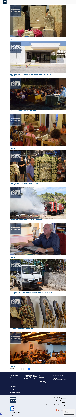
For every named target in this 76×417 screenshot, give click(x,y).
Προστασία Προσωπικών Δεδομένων (43, 382)
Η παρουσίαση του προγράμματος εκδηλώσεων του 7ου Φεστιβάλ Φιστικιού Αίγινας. (24, 147)
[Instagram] (71, 2)
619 (26, 368)
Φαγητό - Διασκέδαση (12, 385)
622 (32, 368)
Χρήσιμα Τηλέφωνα (41, 377)
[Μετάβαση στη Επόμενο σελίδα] (38, 369)
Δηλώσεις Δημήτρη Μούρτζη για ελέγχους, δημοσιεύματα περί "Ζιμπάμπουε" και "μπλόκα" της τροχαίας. (28, 256)
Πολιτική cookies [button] (66, 412)
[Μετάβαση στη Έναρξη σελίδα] (15, 369)
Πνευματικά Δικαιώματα (42, 381)
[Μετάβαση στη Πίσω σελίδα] (16, 369)
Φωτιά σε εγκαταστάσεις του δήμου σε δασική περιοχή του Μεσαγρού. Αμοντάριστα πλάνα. (26, 219)
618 (24, 368)
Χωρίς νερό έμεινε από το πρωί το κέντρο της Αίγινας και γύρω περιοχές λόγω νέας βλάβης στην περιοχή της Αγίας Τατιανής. (32, 292)
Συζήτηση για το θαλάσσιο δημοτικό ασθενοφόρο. (18, 365)
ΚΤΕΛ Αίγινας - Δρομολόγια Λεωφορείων (15, 392)
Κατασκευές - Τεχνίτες (13, 386)
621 (30, 368)
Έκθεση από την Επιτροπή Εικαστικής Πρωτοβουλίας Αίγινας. (20, 37)
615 (18, 368)
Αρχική (10, 377)
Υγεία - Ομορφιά (12, 382)
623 (34, 368)
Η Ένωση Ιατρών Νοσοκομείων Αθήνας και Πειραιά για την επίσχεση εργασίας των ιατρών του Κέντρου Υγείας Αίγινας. (30, 74)
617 (22, 368)
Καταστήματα (11, 381)
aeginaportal (13, 39)
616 (20, 368)
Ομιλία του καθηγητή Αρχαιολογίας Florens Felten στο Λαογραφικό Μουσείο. (23, 110)
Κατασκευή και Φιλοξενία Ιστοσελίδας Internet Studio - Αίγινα (18, 415)
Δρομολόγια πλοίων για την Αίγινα (14, 389)
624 (36, 368)
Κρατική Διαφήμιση (41, 385)
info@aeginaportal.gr (63, 398)
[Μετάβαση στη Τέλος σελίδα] (40, 369)
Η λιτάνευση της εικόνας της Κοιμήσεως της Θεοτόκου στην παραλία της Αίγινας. (24, 183)
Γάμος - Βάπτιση (12, 387)
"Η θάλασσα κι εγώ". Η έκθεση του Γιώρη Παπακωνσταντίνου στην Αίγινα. (22, 328)
